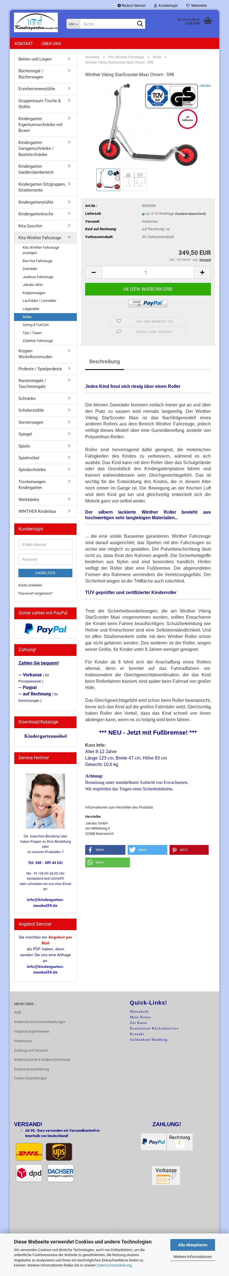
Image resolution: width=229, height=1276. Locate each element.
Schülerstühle (31, 410)
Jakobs (205, 85)
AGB (17, 1012)
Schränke (27, 398)
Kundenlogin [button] (167, 6)
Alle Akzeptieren (192, 1245)
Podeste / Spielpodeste (40, 368)
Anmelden (45, 573)
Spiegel (25, 434)
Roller (27, 317)
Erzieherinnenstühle (36, 88)
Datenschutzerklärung (114, 1265)
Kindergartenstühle (35, 202)
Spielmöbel (28, 457)
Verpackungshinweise (31, 1031)
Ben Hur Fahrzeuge (38, 261)
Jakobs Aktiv (33, 285)
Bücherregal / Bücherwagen (30, 73)
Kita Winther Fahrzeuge (39, 237)
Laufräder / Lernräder (39, 301)
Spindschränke (32, 469)
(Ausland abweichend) (190, 214)
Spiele (24, 446)
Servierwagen (30, 422)
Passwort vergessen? (35, 593)
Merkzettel (198, 6)
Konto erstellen (30, 585)
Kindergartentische (35, 213)
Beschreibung (104, 361)
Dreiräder (30, 269)
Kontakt (24, 43)
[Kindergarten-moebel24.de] (36, 22)
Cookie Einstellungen (30, 1078)
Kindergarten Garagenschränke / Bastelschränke (36, 148)
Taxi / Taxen (32, 333)
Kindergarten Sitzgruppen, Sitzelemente (42, 187)
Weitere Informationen (192, 1256)
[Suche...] (140, 24)
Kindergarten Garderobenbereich (36, 169)
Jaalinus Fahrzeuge (38, 277)
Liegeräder (31, 309)
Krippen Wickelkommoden (35, 353)
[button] (93, 272)
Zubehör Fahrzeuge (38, 341)
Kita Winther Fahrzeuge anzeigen (41, 250)
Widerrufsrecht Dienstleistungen (39, 1022)
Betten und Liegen (35, 59)
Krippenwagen (34, 293)
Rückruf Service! (133, 6)
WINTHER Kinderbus (37, 511)
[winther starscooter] (148, 125)
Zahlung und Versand (30, 1050)
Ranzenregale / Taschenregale (32, 383)
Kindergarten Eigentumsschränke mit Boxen (40, 124)
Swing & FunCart (36, 325)
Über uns (51, 43)
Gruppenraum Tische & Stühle (39, 103)
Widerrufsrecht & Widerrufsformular (42, 1060)
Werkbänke (28, 499)
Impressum (23, 1041)
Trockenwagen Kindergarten (32, 484)
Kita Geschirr (30, 226)
